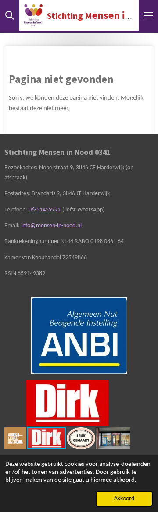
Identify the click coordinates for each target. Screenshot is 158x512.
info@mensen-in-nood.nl (51, 225)
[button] (122, 388)
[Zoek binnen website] (9, 15)
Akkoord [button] (124, 498)
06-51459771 (45, 210)
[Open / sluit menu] (148, 15)
